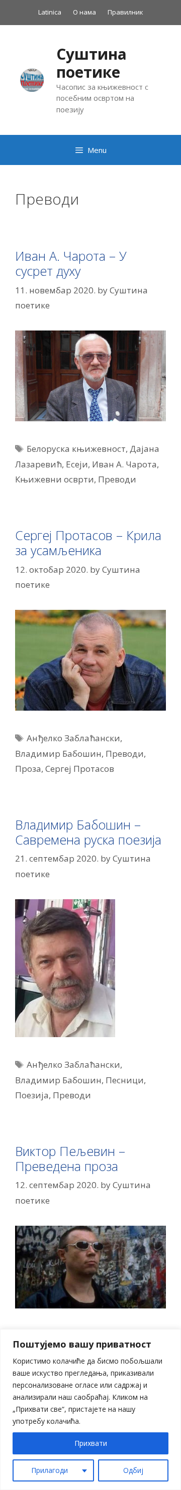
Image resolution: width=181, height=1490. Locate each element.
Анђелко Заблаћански (73, 738)
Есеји (77, 464)
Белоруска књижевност (76, 448)
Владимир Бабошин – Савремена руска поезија (88, 832)
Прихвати (90, 1443)
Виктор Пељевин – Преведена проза (70, 1158)
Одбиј (133, 1470)
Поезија (32, 1095)
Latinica (49, 12)
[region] (90, 1409)
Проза (28, 768)
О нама (84, 12)
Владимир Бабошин (58, 753)
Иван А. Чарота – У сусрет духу (71, 263)
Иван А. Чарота (124, 464)
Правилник (125, 12)
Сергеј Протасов (79, 768)
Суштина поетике (91, 63)
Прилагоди (49, 1470)
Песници (125, 1080)
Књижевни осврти (54, 479)
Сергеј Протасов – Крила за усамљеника (88, 543)
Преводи (117, 479)
